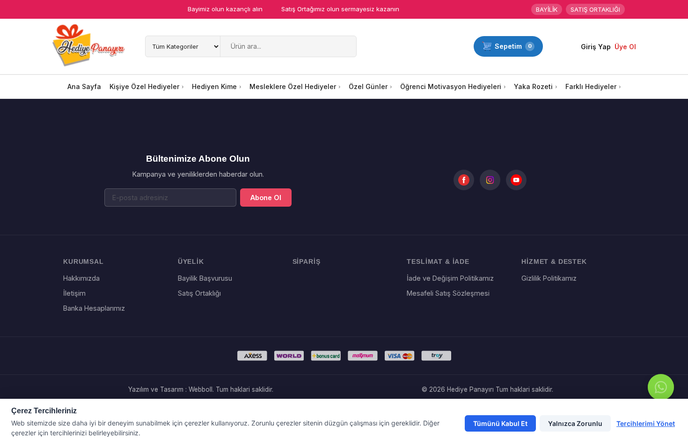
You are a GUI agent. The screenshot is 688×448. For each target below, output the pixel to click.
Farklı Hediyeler (590, 86)
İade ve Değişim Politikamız (450, 278)
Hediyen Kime (214, 86)
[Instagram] (490, 180)
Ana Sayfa (84, 86)
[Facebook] (464, 180)
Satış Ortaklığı (199, 293)
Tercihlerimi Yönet (645, 423)
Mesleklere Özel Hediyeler (292, 86)
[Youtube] (516, 180)
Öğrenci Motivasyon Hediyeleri (450, 86)
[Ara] (347, 46)
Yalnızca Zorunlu (575, 423)
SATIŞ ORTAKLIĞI (595, 9)
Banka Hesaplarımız (94, 308)
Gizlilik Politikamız (549, 278)
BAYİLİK (546, 9)
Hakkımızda (81, 278)
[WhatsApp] (661, 388)
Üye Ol (625, 47)
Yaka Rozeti (533, 86)
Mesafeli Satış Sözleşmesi (448, 293)
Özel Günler (368, 86)
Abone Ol (265, 198)
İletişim (74, 293)
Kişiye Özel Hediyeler (144, 86)
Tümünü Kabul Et (500, 423)
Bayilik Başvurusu (205, 278)
